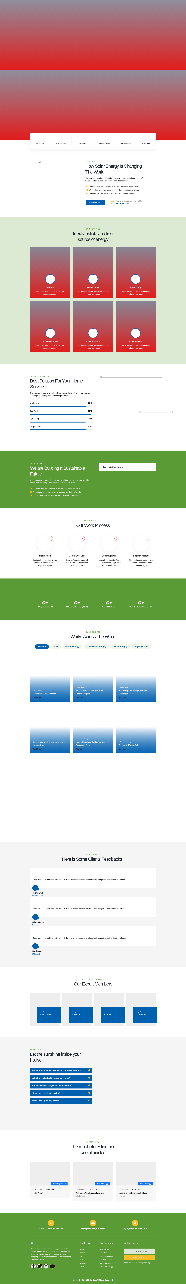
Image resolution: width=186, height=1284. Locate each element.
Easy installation (82, 143)
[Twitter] (39, 1266)
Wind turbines (93, 287)
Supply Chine (141, 647)
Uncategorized (59, 1184)
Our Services (74, 48)
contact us (70, 118)
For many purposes (146, 143)
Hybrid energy (136, 287)
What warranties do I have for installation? (56, 1070)
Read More (95, 202)
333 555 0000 (123, 204)
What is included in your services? (51, 1078)
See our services (43, 118)
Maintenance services (125, 143)
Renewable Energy (96, 647)
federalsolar (38, 1189)
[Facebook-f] (33, 1266)
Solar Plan (50, 287)
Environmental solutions (103, 143)
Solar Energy (120, 647)
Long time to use (39, 143)
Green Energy (72, 647)
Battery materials (136, 341)
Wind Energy (102, 1184)
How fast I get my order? (46, 1093)
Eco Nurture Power (50, 341)
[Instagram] (46, 1266)
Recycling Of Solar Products (44, 694)
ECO (55, 647)
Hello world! (38, 1193)
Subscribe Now (139, 1257)
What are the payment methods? (51, 1086)
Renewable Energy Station (129, 745)
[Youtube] (52, 1266)
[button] (61, 1070)
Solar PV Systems (93, 341)
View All (42, 647)
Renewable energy (61, 143)
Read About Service (45, 48)
